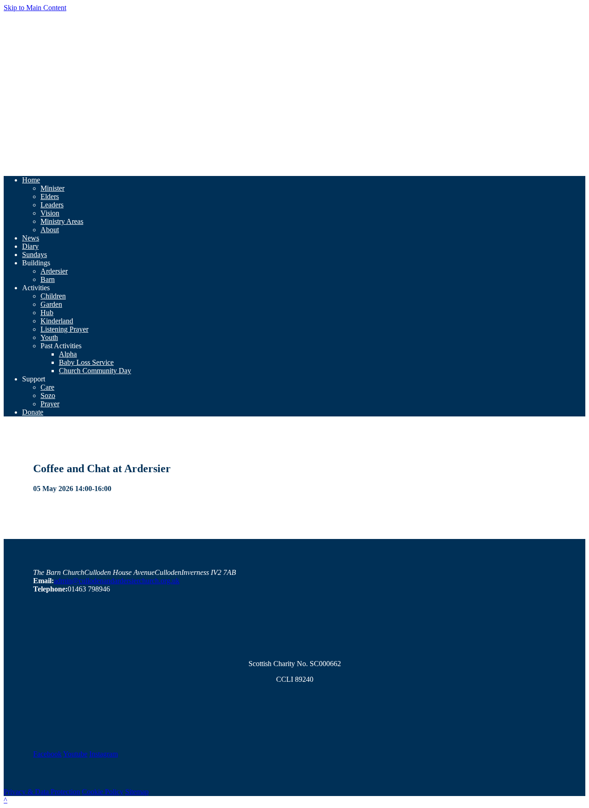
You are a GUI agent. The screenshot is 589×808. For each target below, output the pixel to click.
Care (47, 387)
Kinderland (56, 321)
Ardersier (54, 271)
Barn (47, 279)
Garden (51, 304)
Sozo (47, 395)
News (30, 238)
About (49, 230)
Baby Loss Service (86, 362)
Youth (49, 337)
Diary (30, 246)
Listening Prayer (64, 329)
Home (31, 180)
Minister (52, 188)
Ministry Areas (61, 221)
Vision (49, 213)
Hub (46, 312)
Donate (32, 412)
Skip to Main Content (35, 8)
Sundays (34, 254)
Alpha (68, 354)
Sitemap (137, 792)
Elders (49, 196)
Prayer (49, 404)
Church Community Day (95, 371)
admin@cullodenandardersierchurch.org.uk (116, 581)
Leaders (52, 205)
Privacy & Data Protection (42, 792)
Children (53, 296)
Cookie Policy (102, 792)
